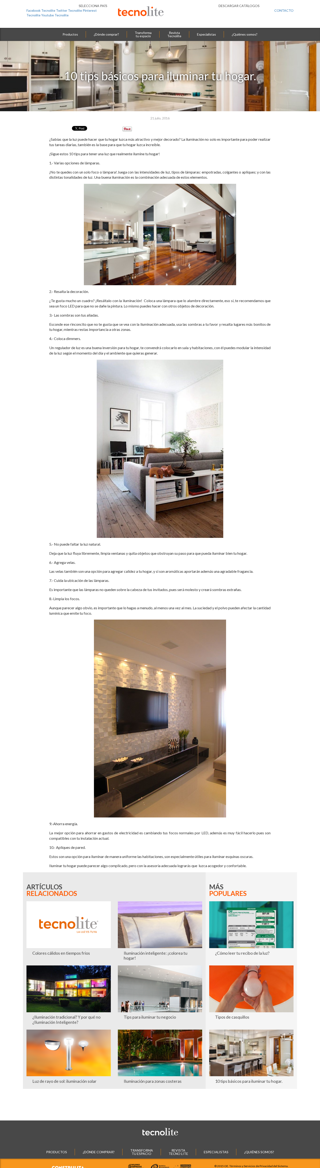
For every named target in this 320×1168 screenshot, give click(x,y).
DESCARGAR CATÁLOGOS (239, 6)
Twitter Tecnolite (69, 10)
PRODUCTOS (56, 1152)
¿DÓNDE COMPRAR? (99, 1152)
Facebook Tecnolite (40, 10)
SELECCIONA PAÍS (92, 6)
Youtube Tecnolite (55, 15)
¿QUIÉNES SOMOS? (259, 1152)
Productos (70, 34)
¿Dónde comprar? (106, 34)
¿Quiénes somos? (244, 34)
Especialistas (206, 34)
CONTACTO (284, 10)
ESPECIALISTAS (216, 1152)
